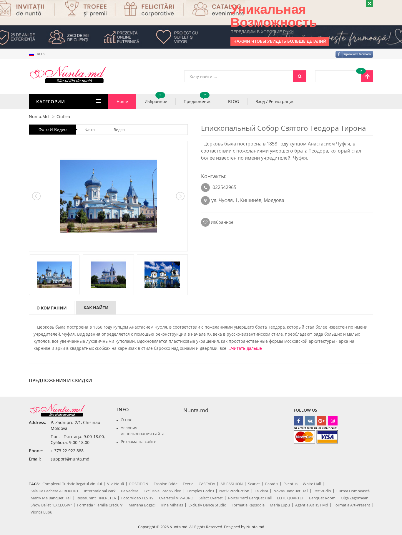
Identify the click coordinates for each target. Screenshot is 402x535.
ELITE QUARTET (290, 498)
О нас (126, 420)
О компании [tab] (51, 308)
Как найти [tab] (96, 307)
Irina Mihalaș (172, 505)
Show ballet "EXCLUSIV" (51, 505)
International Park (100, 490)
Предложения (198, 99)
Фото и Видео (53, 129)
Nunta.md (195, 410)
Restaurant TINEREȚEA (96, 498)
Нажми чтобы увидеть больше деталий (279, 41)
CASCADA (207, 483)
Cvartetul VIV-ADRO (176, 498)
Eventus (290, 483)
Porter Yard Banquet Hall (250, 498)
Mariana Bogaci (142, 505)
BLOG (233, 101)
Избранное (155, 99)
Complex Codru (200, 490)
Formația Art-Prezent (351, 505)
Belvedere (129, 490)
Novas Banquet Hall (290, 490)
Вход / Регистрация (275, 101)
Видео (119, 129)
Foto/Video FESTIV (137, 498)
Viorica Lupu (41, 512)
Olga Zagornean (354, 498)
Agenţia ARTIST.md (311, 505)
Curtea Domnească (353, 490)
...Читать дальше (244, 348)
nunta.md (39, 116)
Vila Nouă (115, 483)
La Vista (261, 490)
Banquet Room (322, 498)
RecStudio (322, 490)
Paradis (271, 483)
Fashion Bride (165, 483)
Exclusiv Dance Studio (207, 505)
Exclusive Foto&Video (162, 490)
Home (122, 101)
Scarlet (254, 483)
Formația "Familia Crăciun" (100, 505)
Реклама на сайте (138, 441)
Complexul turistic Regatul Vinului (72, 483)
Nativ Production (234, 490)
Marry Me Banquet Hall (51, 498)
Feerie (188, 483)
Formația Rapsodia (248, 505)
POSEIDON (138, 483)
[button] (38, 54)
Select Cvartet (211, 498)
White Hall (312, 483)
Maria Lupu (280, 505)
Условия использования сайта (143, 430)
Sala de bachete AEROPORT (55, 490)
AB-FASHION (231, 483)
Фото (90, 129)
